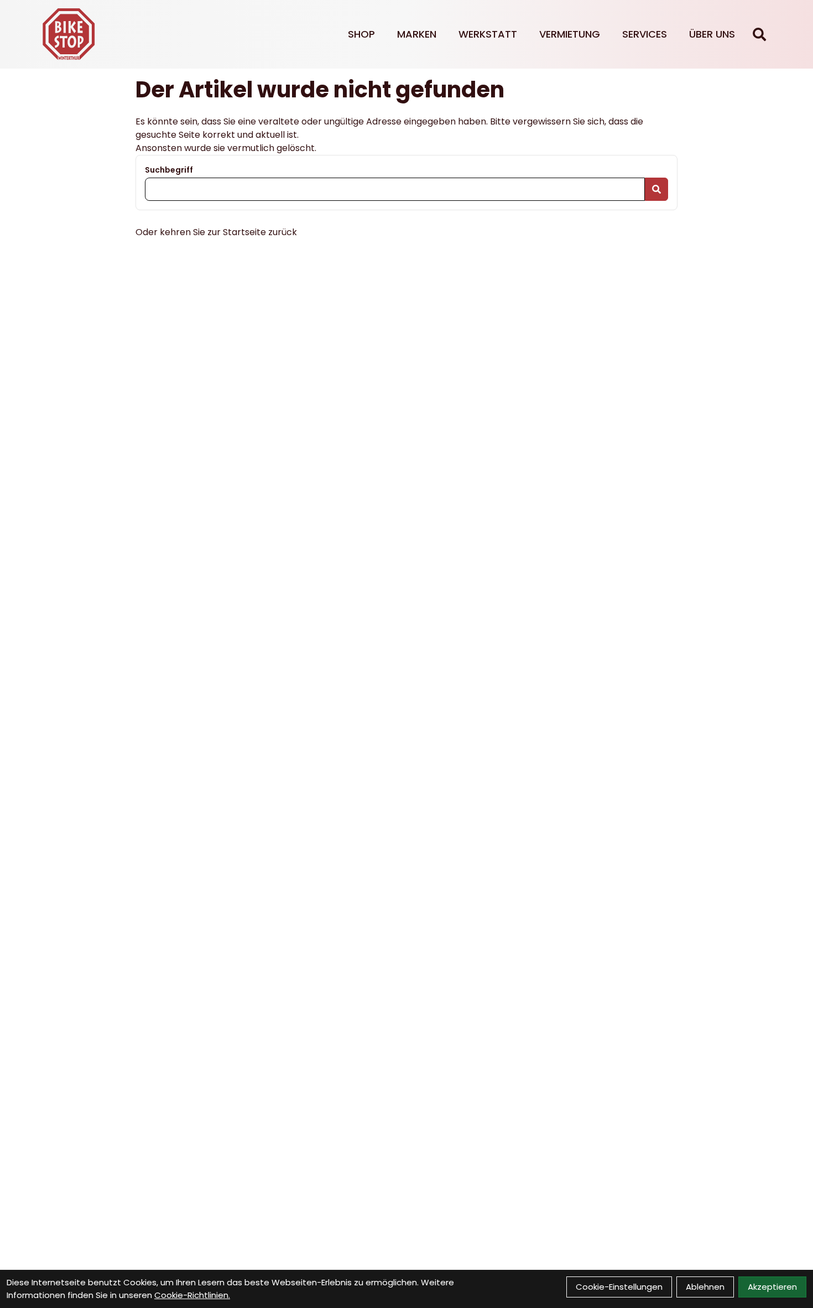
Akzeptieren (772, 1287)
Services (644, 34)
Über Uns (712, 34)
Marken (416, 34)
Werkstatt (487, 34)
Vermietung (569, 34)
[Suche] (759, 34)
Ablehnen (705, 1287)
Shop (361, 34)
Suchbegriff (169, 169)
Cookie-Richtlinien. (192, 1295)
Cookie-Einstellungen (619, 1287)
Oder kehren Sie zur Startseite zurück (216, 232)
